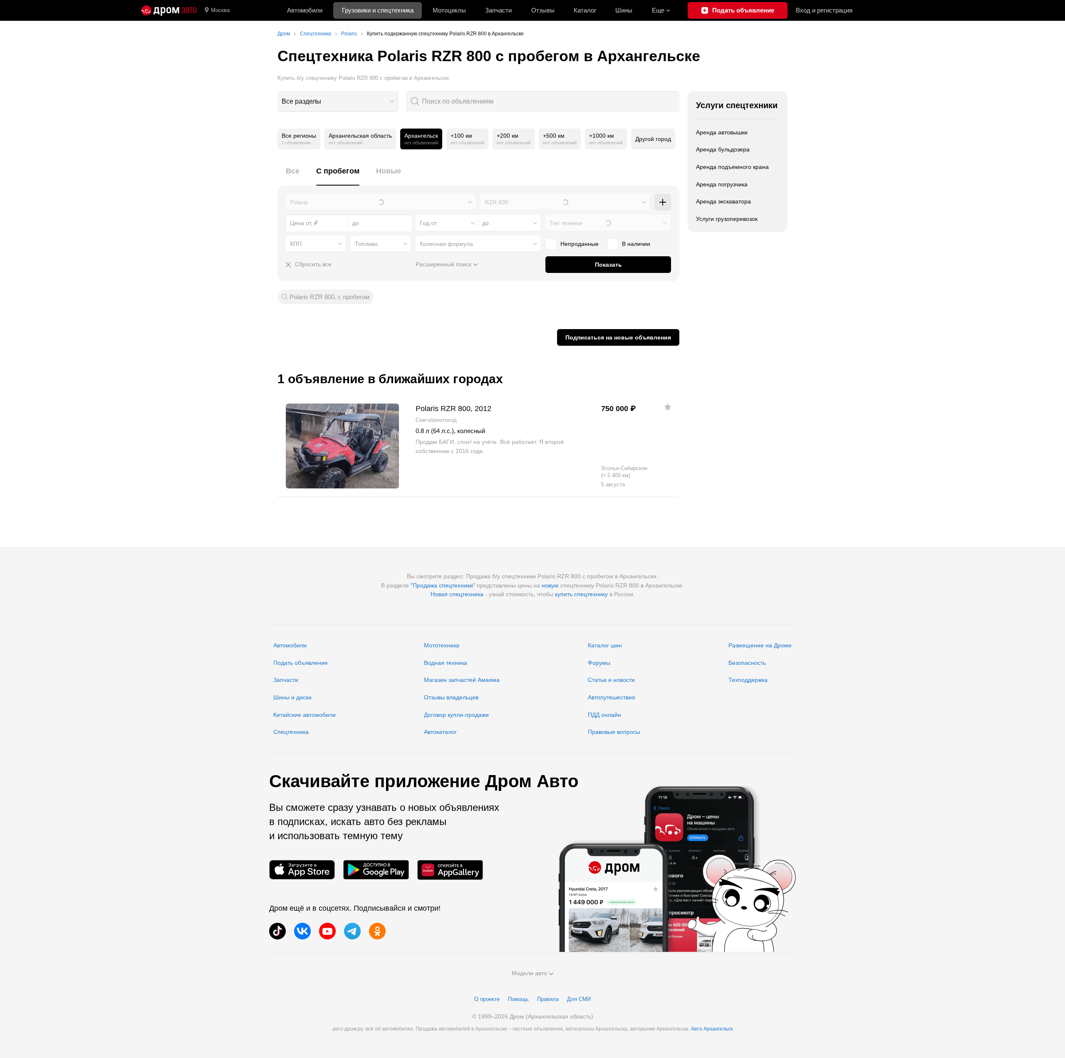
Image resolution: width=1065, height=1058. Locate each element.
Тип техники (566, 223)
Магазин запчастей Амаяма (462, 679)
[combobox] (337, 101)
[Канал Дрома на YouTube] (327, 931)
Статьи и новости (611, 679)
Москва (220, 10)
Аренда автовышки (722, 132)
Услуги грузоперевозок (727, 219)
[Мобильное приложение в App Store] (302, 870)
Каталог (585, 10)
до (485, 223)
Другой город (653, 139)
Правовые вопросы (614, 731)
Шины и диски (292, 697)
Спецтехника (291, 731)
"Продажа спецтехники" (443, 585)
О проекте (487, 999)
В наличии (636, 243)
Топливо (366, 243)
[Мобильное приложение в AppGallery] (450, 870)
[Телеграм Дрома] (352, 931)
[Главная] (168, 10)
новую (550, 585)
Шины (623, 10)
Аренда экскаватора (723, 201)
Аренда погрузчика (722, 184)
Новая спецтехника (457, 594)
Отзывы (543, 10)
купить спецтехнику (581, 594)
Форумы (599, 662)
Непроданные (579, 243)
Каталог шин (605, 645)
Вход (824, 10)
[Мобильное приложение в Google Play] (376, 870)
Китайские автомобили (304, 714)
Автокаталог (440, 731)
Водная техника (445, 662)
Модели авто (529, 973)
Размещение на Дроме (760, 645)
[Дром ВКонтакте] (302, 931)
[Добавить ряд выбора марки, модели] (662, 202)
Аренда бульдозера (723, 149)
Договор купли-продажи (456, 714)
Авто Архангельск (712, 1029)
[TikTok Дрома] (277, 931)
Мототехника (441, 645)
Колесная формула (446, 243)
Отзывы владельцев (451, 697)
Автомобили (304, 10)
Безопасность (747, 662)
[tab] (293, 176)
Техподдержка (748, 679)
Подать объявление (300, 662)
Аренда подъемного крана (732, 167)
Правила (548, 999)
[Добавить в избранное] (667, 407)
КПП (296, 243)
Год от (428, 223)
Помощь (518, 999)
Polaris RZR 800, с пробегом (329, 296)
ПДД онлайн (604, 714)
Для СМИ (579, 999)
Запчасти (498, 10)
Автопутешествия (611, 697)
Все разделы (301, 101)
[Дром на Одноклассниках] (377, 931)
